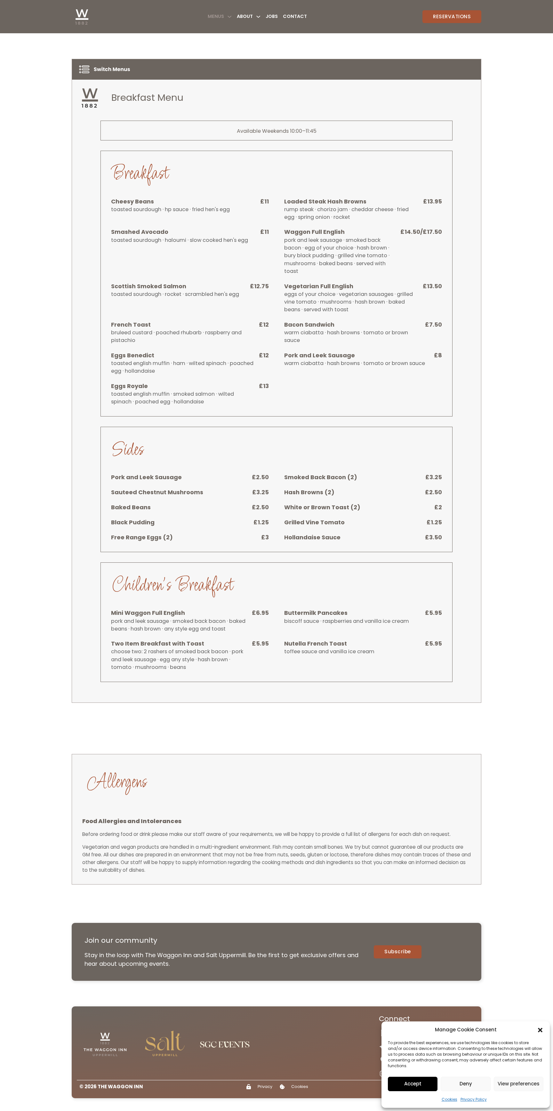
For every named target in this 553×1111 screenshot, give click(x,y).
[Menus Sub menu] (229, 16)
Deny (466, 1083)
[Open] (105, 69)
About (245, 16)
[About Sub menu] (258, 16)
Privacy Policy (474, 1099)
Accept (412, 1083)
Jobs (272, 16)
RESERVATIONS (452, 16)
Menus (216, 16)
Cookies (449, 1099)
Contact (295, 16)
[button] (540, 1030)
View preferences (519, 1083)
